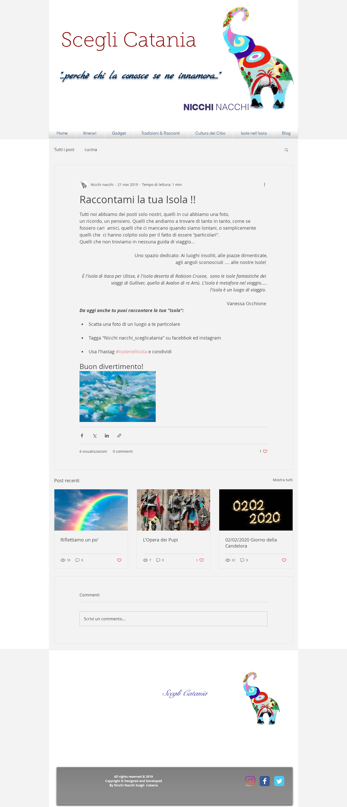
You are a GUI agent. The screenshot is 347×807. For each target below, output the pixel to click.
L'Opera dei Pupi (160, 540)
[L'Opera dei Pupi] (173, 510)
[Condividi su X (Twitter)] (94, 435)
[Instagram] (250, 781)
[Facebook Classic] (265, 781)
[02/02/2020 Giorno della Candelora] (256, 510)
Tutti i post (64, 149)
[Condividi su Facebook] (82, 435)
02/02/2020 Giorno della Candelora (251, 543)
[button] (286, 150)
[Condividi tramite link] (119, 435)
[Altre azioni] (264, 184)
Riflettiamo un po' (79, 540)
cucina (91, 149)
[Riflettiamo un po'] (91, 510)
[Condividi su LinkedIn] (106, 435)
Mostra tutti (283, 479)
